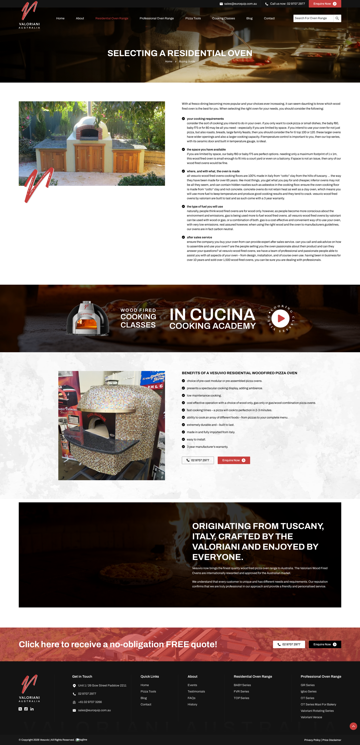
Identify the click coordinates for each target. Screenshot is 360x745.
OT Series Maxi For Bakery (318, 704)
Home (60, 18)
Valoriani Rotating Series (317, 710)
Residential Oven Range (111, 18)
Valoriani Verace (311, 717)
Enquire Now (322, 3)
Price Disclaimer (331, 740)
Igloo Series (308, 691)
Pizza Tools (193, 18)
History (192, 704)
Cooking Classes (223, 18)
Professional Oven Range (157, 18)
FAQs (191, 698)
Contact (269, 18)
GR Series (308, 685)
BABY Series (242, 685)
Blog (249, 18)
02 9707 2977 (296, 3)
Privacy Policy (312, 740)
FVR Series (241, 691)
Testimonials (196, 691)
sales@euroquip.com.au (240, 3)
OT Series (307, 698)
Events (192, 685)
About (80, 18)
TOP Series (241, 698)
